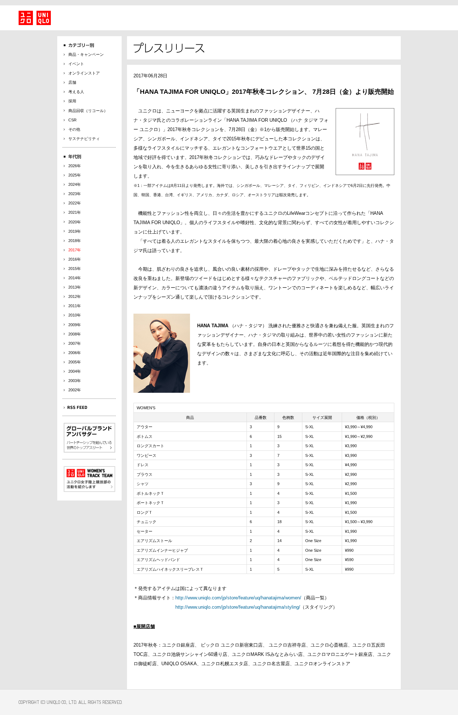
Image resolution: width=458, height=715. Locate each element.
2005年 (74, 362)
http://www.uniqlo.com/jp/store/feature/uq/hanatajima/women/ (238, 597)
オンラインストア (84, 73)
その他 (74, 129)
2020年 (74, 222)
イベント (76, 64)
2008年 (74, 334)
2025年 (74, 175)
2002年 (74, 390)
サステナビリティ (84, 138)
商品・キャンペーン (86, 54)
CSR (72, 120)
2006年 (74, 353)
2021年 (74, 212)
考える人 (76, 92)
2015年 (74, 268)
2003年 (74, 380)
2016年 (74, 259)
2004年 (74, 371)
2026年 (74, 166)
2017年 (74, 250)
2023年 (74, 194)
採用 (72, 101)
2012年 (74, 296)
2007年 (74, 343)
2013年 (74, 287)
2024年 (74, 184)
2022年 (74, 203)
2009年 (74, 325)
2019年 (74, 231)
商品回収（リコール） (88, 110)
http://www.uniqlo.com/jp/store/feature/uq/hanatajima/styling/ (237, 607)
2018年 (74, 240)
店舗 (72, 82)
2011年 (74, 306)
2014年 (74, 278)
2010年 (74, 315)
